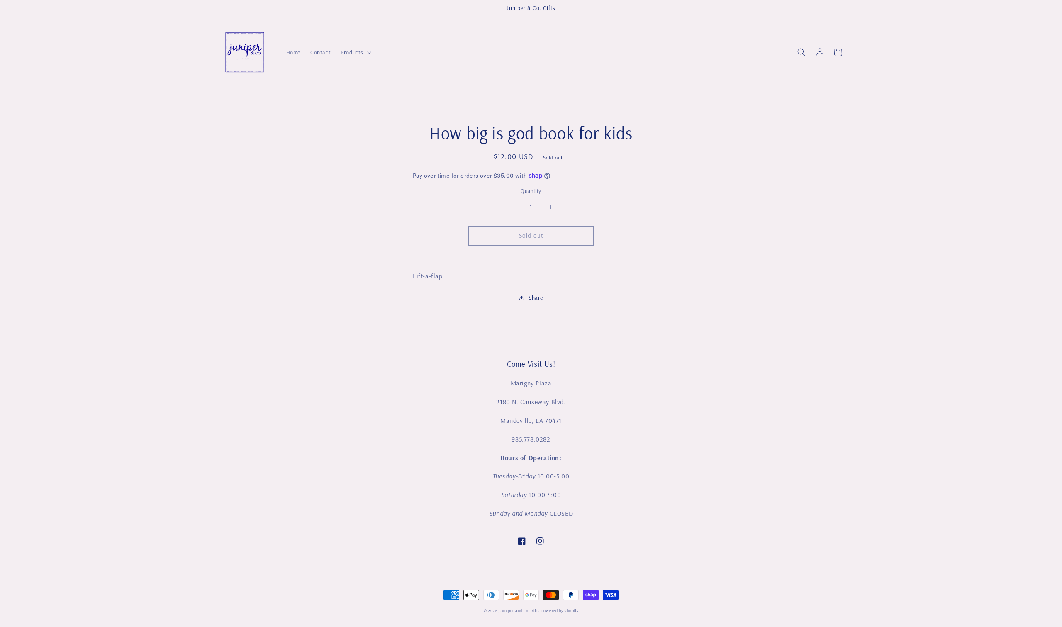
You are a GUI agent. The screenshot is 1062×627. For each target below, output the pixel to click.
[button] (801, 52)
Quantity (531, 191)
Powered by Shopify (560, 610)
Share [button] (536, 297)
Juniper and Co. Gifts (520, 610)
